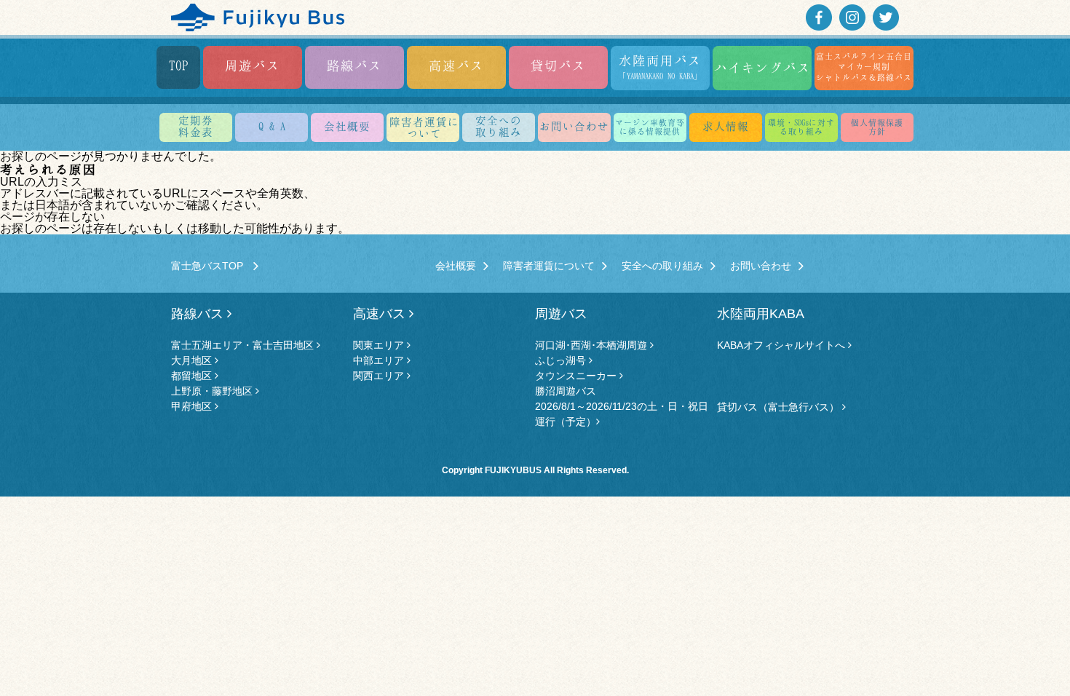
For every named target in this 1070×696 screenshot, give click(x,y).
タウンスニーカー (577, 375)
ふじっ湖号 (562, 360)
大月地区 (193, 360)
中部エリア (380, 360)
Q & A (271, 126)
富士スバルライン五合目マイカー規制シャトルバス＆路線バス (864, 67)
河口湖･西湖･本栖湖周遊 (592, 345)
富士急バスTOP (212, 266)
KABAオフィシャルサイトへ (782, 345)
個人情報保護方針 (877, 126)
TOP (179, 65)
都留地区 (193, 375)
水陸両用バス (660, 66)
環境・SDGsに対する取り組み (801, 126)
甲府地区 (193, 406)
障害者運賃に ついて (424, 127)
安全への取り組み (662, 266)
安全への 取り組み (498, 126)
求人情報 (725, 126)
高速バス (456, 65)
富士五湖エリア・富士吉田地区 (244, 345)
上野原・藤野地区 (213, 391)
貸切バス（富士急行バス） (779, 407)
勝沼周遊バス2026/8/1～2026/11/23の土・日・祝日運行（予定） (621, 406)
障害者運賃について (549, 266)
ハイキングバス (762, 67)
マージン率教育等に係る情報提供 (650, 126)
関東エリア (380, 345)
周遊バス (252, 65)
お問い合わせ (574, 126)
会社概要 (347, 126)
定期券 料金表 (195, 126)
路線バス (354, 65)
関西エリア (380, 375)
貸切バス (558, 65)
